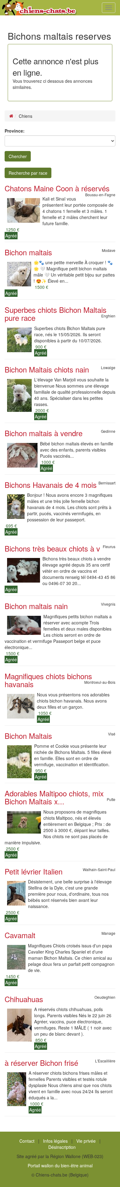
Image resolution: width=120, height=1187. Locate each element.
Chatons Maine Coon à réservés (57, 188)
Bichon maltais (28, 252)
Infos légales (55, 1141)
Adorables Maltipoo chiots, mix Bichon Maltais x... (54, 797)
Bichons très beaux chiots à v (52, 548)
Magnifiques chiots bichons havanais (48, 680)
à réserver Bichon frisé (41, 1062)
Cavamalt (20, 935)
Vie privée (86, 1141)
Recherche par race (28, 173)
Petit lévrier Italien (33, 871)
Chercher (18, 156)
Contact (26, 1141)
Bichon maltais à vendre (43, 433)
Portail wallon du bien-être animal (60, 1165)
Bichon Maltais (28, 735)
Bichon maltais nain (36, 605)
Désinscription (62, 1147)
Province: (15, 131)
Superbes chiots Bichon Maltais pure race (55, 313)
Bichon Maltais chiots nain (47, 369)
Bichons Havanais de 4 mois (51, 484)
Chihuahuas (24, 999)
